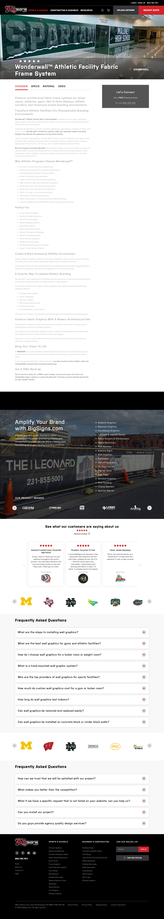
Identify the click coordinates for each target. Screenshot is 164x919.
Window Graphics (55, 893)
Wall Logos (86, 877)
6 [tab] (38, 61)
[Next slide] (149, 508)
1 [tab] (16, 61)
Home (17, 863)
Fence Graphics (54, 864)
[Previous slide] (14, 508)
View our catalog (134, 858)
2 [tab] (21, 61)
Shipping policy (101, 905)
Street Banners (54, 887)
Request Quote (151, 10)
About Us (18, 867)
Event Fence (53, 860)
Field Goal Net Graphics (57, 867)
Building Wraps (88, 847)
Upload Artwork (126, 10)
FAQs (17, 873)
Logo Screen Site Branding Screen (94, 857)
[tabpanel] (82, 47)
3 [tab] (25, 61)
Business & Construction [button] (95, 842)
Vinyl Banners (87, 870)
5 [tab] (34, 61)
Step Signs (53, 883)
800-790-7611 (129, 103)
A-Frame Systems (55, 847)
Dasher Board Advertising (58, 857)
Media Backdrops (88, 860)
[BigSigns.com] (26, 601)
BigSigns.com (26, 907)
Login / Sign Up (138, 3)
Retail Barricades (88, 867)
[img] (82, 530)
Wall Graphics (87, 874)
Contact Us (19, 870)
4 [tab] (29, 61)
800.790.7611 (152, 3)
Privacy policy (87, 905)
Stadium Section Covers (57, 880)
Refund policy (73, 905)
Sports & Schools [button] (58, 842)
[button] (108, 10)
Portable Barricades (56, 877)
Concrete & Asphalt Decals (58, 854)
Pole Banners (53, 874)
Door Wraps (86, 854)
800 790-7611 (60, 905)
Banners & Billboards (56, 851)
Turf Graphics (54, 890)
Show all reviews (80, 533)
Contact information (118, 905)
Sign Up (144, 849)
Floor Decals (53, 870)
